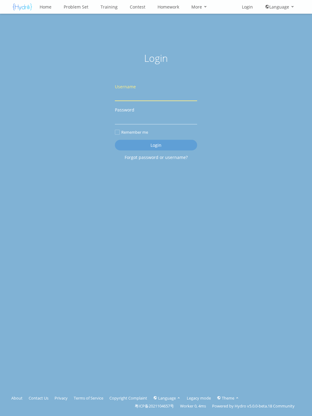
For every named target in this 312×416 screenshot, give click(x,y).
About (17, 398)
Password (124, 110)
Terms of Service (88, 398)
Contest (137, 7)
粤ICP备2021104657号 (154, 406)
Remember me (134, 132)
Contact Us (38, 398)
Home (45, 7)
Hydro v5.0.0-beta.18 (253, 406)
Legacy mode (199, 398)
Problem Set (76, 7)
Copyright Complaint (128, 398)
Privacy (61, 398)
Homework (168, 7)
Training (109, 7)
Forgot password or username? (156, 157)
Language (279, 7)
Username (125, 87)
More (197, 7)
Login (247, 7)
